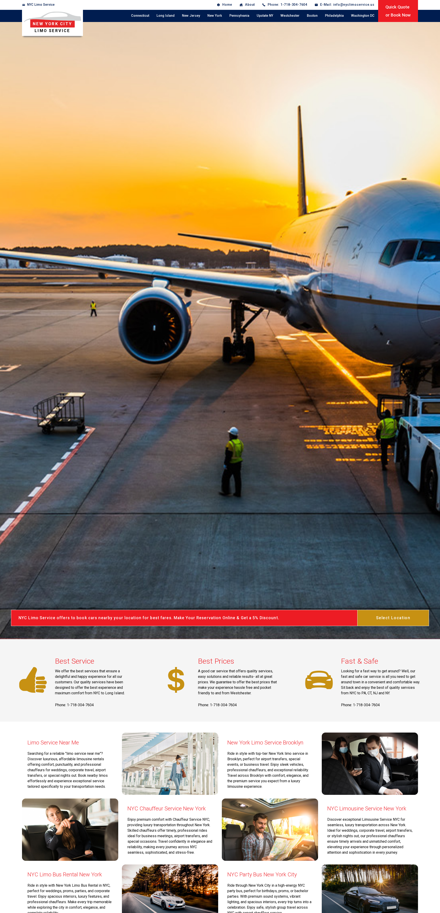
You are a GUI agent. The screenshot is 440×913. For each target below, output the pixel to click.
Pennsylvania (239, 16)
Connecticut (140, 16)
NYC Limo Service (41, 5)
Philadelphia (334, 16)
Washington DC (362, 16)
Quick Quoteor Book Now (398, 11)
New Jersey (191, 16)
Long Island (166, 16)
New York (214, 16)
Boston (312, 16)
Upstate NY (265, 16)
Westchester (290, 16)
